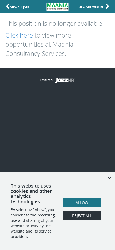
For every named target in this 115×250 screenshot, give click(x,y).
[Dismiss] (109, 178)
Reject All (82, 215)
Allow (82, 202)
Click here (19, 35)
